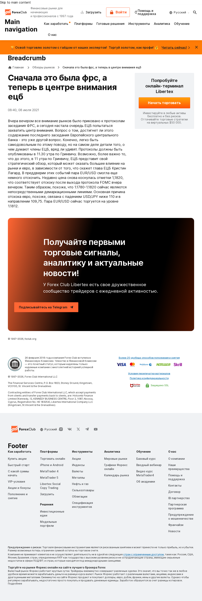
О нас (52, 35)
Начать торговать (164, 103)
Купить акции (17, 458)
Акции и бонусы (19, 487)
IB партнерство (179, 498)
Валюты (77, 471)
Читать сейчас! (174, 47)
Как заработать (56, 24)
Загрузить (47, 494)
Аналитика (162, 24)
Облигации (79, 496)
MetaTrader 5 (49, 477)
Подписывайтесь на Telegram (43, 307)
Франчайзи (175, 525)
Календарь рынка (116, 475)
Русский (180, 12)
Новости (174, 531)
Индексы (78, 465)
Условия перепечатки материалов (149, 373)
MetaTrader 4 (49, 471)
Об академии (145, 481)
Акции (76, 458)
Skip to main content (15, 2)
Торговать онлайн (52, 458)
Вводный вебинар (149, 465)
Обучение (182, 24)
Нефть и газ (80, 484)
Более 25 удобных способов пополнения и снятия (149, 357)
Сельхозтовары (83, 490)
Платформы (83, 24)
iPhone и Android (51, 465)
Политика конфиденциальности (149, 378)
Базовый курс (146, 458)
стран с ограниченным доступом (143, 554)
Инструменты (139, 24)
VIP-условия (16, 481)
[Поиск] (195, 12)
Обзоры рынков (43, 67)
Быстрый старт (19, 465)
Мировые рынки (115, 458)
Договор (174, 491)
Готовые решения (110, 24)
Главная (18, 67)
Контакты (174, 485)
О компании (176, 458)
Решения (46, 504)
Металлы (78, 477)
